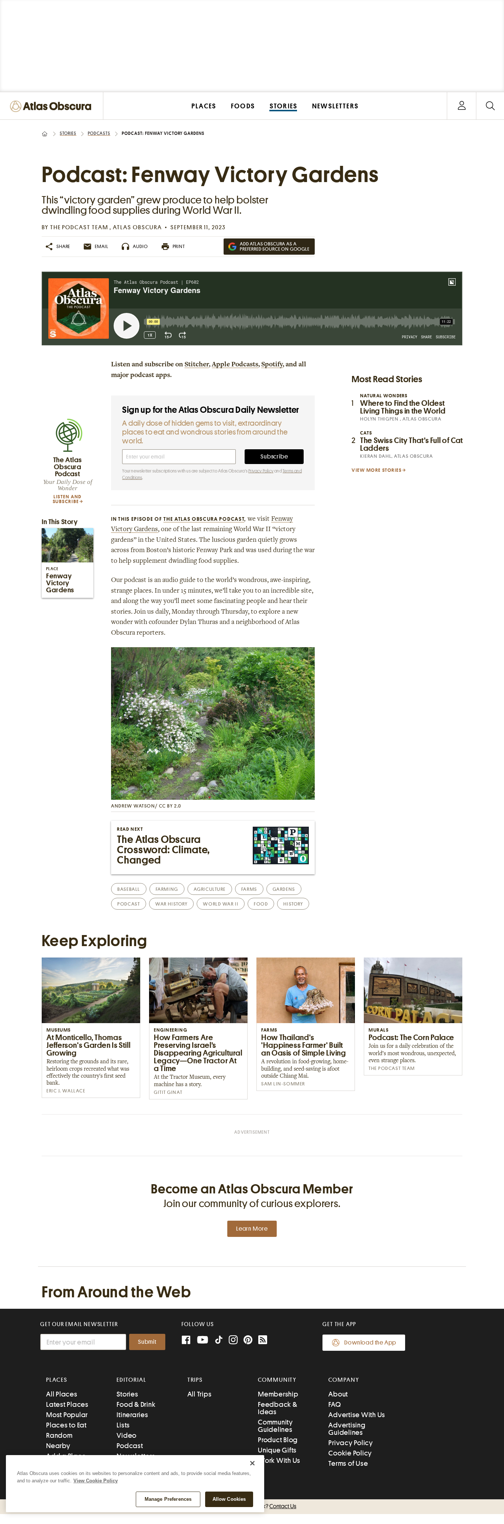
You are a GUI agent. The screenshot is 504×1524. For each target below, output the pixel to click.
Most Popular (67, 1414)
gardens (284, 889)
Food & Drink (136, 1404)
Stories (68, 133)
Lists (123, 1425)
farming (167, 889)
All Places (61, 1394)
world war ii (220, 904)
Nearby (58, 1445)
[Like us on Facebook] (186, 1340)
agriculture (210, 889)
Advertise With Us (356, 1414)
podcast (128, 904)
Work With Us (279, 1460)
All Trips (199, 1394)
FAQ (334, 1404)
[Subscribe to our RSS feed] (262, 1340)
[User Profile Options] (461, 106)
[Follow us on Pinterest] (248, 1340)
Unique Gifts (277, 1450)
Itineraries (132, 1414)
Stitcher (196, 365)
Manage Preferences (168, 1499)
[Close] (252, 1463)
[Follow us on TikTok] (219, 1341)
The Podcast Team (80, 227)
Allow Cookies (229, 1499)
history (293, 904)
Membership (278, 1394)
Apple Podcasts (235, 365)
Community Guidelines (275, 1426)
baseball (128, 889)
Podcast (130, 1445)
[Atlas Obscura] (52, 106)
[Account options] (462, 106)
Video (127, 1435)
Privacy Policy (260, 471)
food (261, 904)
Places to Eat (66, 1425)
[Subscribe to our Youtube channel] (202, 1340)
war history (171, 904)
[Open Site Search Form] (490, 106)
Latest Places (67, 1404)
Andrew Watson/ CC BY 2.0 (146, 805)
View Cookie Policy (95, 1480)
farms (249, 889)
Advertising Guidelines (346, 1429)
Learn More (252, 1229)
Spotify (272, 365)
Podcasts (99, 133)
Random (59, 1435)
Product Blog (278, 1439)
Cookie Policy (350, 1453)
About (338, 1394)
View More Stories (377, 470)
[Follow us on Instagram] (233, 1340)
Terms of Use (348, 1463)
